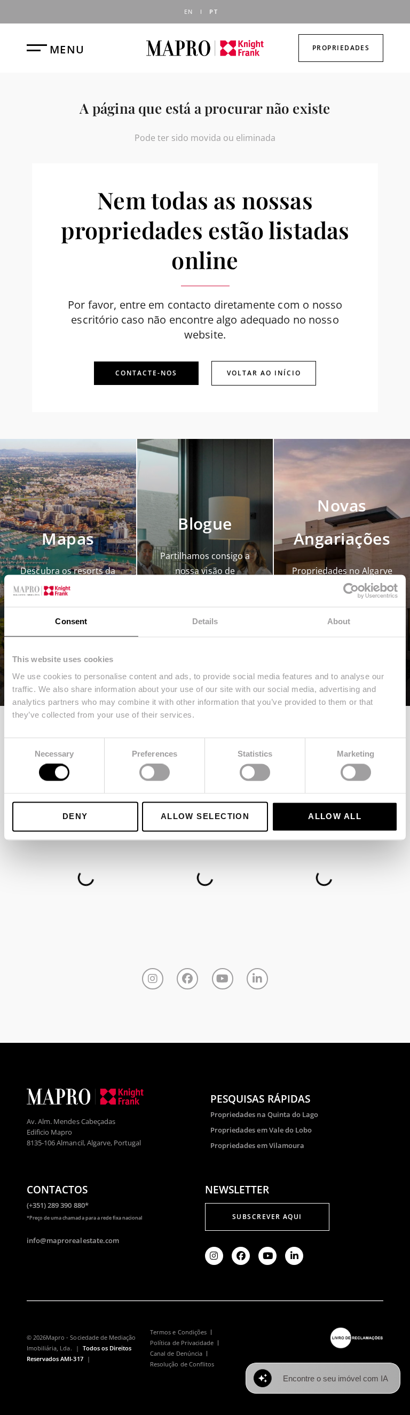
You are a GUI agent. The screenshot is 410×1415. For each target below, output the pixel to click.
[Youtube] (222, 978)
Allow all (334, 816)
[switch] (154, 772)
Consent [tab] (71, 621)
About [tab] (339, 621)
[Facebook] (187, 978)
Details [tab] (205, 621)
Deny (75, 816)
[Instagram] (152, 978)
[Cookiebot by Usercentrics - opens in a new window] (351, 591)
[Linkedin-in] (257, 978)
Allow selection (205, 816)
